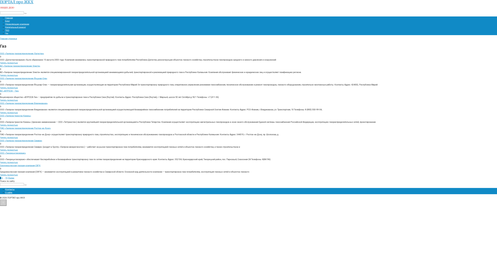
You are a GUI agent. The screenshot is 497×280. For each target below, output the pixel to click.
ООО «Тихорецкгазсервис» (13, 153)
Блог (7, 21)
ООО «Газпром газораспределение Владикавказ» (24, 103)
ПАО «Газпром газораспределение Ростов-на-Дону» (25, 128)
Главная (9, 18)
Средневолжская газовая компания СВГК (20, 165)
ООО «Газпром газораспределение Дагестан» (22, 53)
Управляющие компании (17, 24)
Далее (11, 178)
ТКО (7, 30)
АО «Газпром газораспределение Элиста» (20, 66)
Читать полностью (9, 63)
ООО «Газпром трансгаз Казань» (15, 116)
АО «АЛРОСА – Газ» (9, 91)
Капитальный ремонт (15, 27)
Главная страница (8, 38)
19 (6, 178)
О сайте (8, 192)
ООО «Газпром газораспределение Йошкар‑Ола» (23, 78)
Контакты (10, 189)
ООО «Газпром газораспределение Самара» (21, 140)
